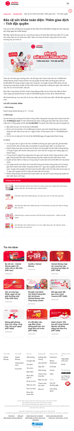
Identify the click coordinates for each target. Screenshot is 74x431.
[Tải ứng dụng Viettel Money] (66, 373)
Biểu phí (20, 416)
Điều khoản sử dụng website (13, 418)
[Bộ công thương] (37, 424)
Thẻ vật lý (11, 416)
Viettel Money (5, 358)
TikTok (52, 370)
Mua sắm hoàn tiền (30, 393)
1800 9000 (65, 359)
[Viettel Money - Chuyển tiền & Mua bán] (20, 3)
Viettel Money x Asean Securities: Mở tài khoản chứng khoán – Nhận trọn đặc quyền (40, 216)
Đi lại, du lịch (31, 381)
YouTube (53, 367)
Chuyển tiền (31, 361)
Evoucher (18, 369)
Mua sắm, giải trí (30, 376)
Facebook (53, 357)
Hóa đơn (30, 364)
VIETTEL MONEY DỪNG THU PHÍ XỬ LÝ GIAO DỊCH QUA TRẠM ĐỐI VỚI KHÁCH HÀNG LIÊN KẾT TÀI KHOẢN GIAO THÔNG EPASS (41, 187)
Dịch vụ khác (31, 388)
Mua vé (40, 389)
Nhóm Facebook (53, 362)
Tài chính (30, 368)
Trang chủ (7, 14)
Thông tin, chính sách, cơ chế (58, 418)
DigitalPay (35, 420)
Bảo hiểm (30, 372)
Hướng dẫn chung (42, 358)
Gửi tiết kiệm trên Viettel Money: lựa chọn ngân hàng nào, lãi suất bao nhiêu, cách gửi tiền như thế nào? (40, 226)
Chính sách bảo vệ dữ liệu (54, 416)
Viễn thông (31, 357)
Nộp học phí (31, 385)
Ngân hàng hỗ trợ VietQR (34, 416)
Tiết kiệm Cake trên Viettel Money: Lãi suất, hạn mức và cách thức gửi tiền (39, 196)
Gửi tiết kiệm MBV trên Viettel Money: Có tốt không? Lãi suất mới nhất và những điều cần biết (41, 207)
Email (63, 364)
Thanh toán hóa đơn (42, 375)
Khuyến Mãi (17, 14)
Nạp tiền (41, 367)
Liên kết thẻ (42, 363)
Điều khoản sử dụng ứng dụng (35, 418)
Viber (52, 374)
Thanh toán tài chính (42, 384)
